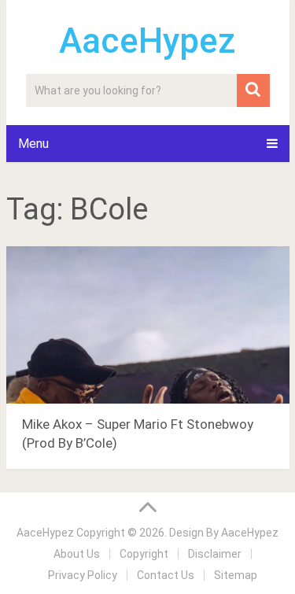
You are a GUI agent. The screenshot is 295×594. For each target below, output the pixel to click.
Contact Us (165, 575)
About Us (76, 554)
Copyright (144, 554)
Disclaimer (215, 554)
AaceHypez (147, 40)
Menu (33, 143)
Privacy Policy (82, 575)
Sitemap (235, 575)
